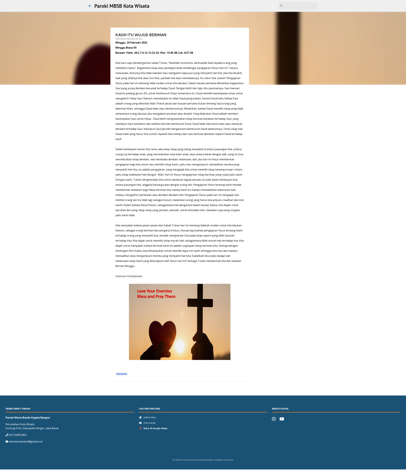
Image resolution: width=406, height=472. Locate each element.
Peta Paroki (149, 422)
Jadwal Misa (150, 417)
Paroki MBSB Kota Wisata (121, 6)
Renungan (122, 374)
